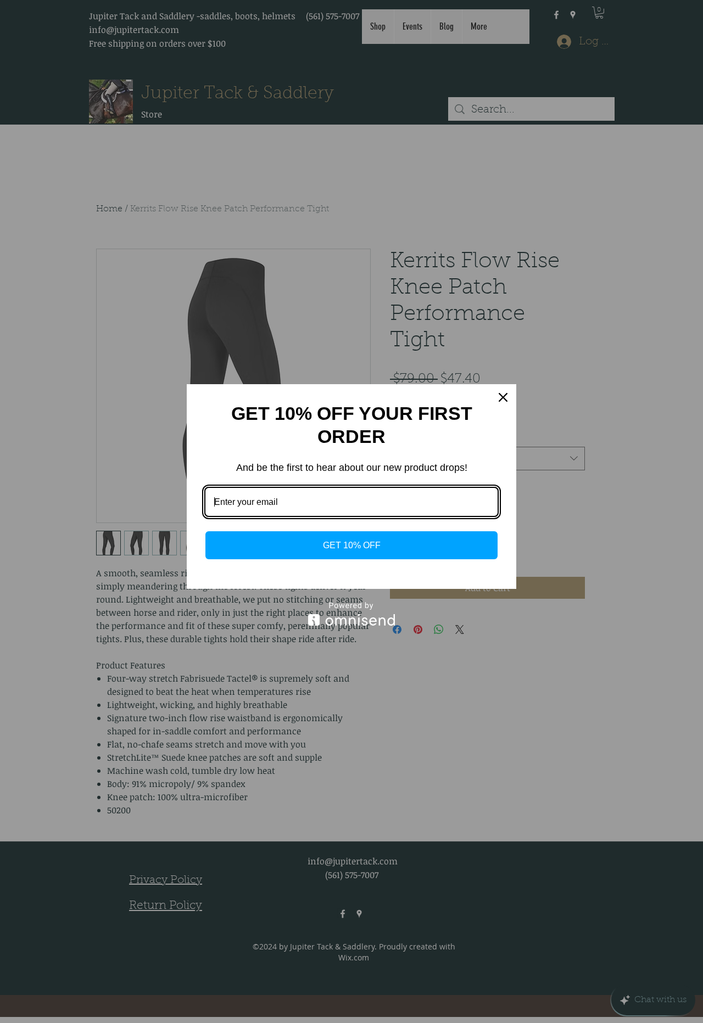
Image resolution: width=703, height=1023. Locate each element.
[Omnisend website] (351, 614)
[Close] (503, 397)
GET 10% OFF (352, 545)
